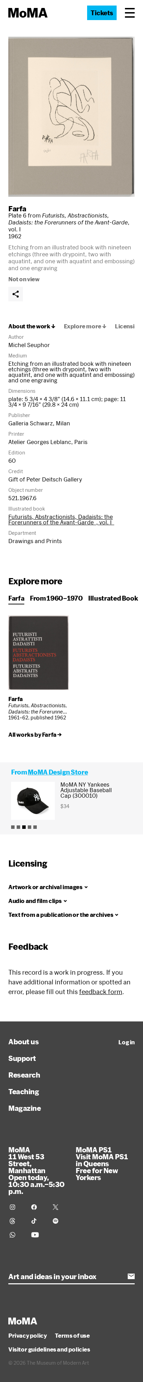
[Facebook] (38, 1207)
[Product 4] (29, 827)
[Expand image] (71, 117)
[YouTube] (38, 1235)
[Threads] (16, 1221)
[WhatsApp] (16, 1235)
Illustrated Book (113, 598)
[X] (59, 1207)
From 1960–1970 (56, 598)
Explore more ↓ (85, 326)
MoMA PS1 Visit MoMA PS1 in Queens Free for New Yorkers (102, 1163)
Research (24, 1075)
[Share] (15, 294)
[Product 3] (24, 827)
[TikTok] (38, 1221)
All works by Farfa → (35, 734)
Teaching (23, 1091)
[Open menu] (130, 13)
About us (23, 1041)
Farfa (17, 208)
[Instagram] (16, 1207)
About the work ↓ (32, 326)
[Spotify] (59, 1221)
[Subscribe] (131, 1276)
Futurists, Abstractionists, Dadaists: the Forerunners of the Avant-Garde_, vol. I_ (61, 519)
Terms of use (72, 1335)
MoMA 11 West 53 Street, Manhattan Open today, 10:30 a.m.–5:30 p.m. (36, 1170)
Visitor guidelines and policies (49, 1349)
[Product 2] (18, 827)
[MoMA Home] (28, 13)
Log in (126, 1042)
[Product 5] (35, 827)
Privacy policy (27, 1335)
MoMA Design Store (58, 772)
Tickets (102, 13)
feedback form (100, 991)
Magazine (24, 1108)
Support (22, 1058)
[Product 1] (13, 827)
